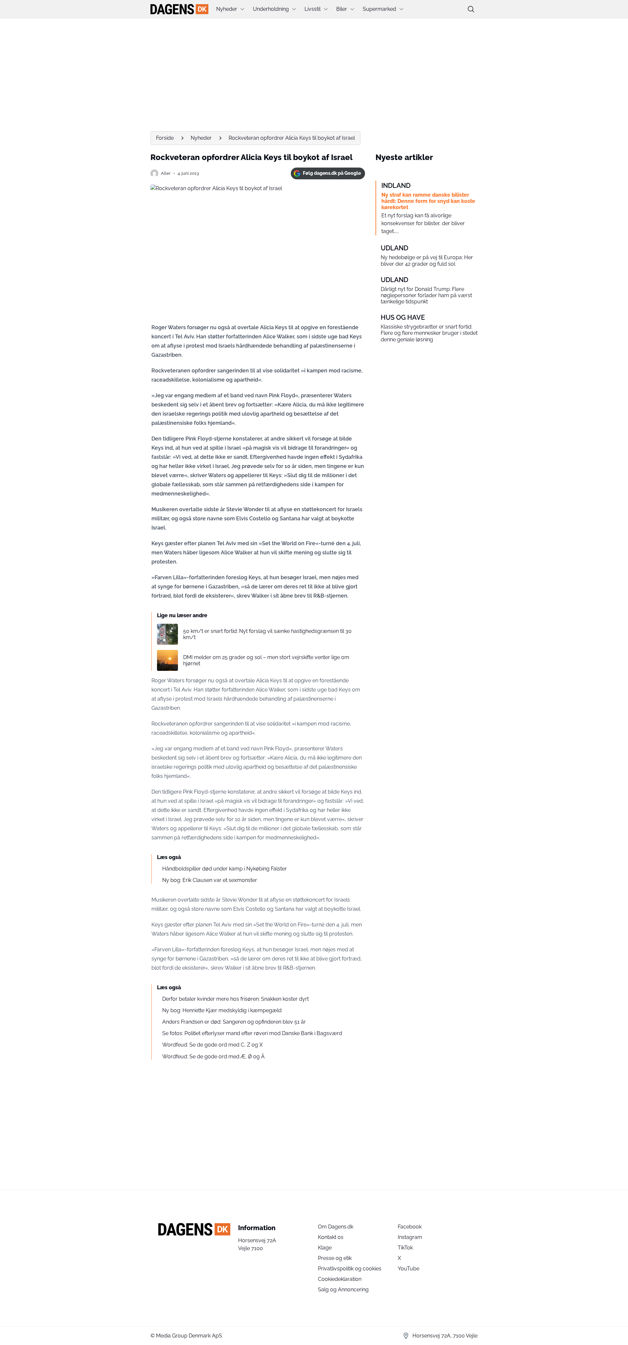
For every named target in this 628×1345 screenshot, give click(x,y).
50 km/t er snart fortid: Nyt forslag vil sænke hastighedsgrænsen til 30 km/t (267, 634)
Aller (166, 173)
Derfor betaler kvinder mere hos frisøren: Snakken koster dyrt (235, 999)
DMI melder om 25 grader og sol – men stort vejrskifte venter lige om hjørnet (266, 660)
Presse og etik (335, 1258)
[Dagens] (179, 9)
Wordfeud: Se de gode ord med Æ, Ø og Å (213, 1056)
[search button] (471, 9)
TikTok (405, 1248)
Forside (165, 138)
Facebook (410, 1227)
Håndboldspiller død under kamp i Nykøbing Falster (224, 869)
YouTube (408, 1268)
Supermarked (379, 9)
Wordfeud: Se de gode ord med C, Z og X (212, 1045)
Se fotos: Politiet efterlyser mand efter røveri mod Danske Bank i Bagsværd (252, 1033)
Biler (341, 9)
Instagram (410, 1237)
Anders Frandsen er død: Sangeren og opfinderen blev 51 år (234, 1022)
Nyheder (226, 9)
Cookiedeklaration (339, 1279)
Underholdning (271, 9)
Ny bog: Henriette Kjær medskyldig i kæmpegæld (222, 1010)
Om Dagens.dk (335, 1227)
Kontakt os (330, 1237)
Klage (325, 1248)
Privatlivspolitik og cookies (349, 1268)
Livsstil (313, 9)
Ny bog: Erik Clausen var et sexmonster (209, 880)
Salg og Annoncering (343, 1289)
